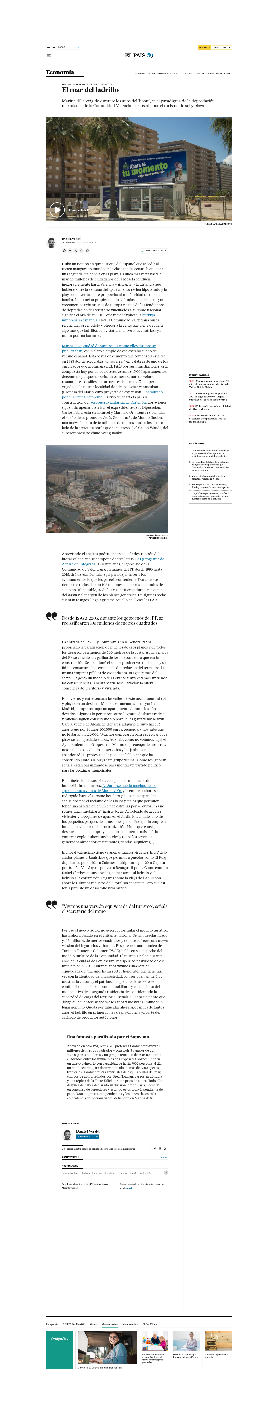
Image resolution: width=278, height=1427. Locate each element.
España (133, 1173)
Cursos (93, 1324)
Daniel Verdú (71, 239)
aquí (129, 1188)
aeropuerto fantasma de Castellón (118, 402)
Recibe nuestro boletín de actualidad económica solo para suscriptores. (100, 1149)
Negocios (189, 73)
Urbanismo (109, 1173)
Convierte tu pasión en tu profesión (217, 1355)
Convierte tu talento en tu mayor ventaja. (100, 1367)
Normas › (164, 1157)
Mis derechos (176, 73)
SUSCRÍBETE (204, 47)
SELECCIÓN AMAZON (74, 1324)
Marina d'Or (145, 1173)
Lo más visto (196, 443)
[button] (139, 169)
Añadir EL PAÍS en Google (155, 251)
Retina (211, 73)
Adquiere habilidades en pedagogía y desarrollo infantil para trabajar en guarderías (153, 1358)
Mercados (140, 73)
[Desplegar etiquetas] (166, 1172)
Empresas (97, 1173)
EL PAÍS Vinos (150, 1324)
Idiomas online (130, 1324)
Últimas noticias (199, 375)
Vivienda (151, 73)
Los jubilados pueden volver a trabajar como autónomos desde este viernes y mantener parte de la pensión (211, 496)
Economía (60, 72)
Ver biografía (84, 1136)
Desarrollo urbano (70, 1173)
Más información (70, 1188)
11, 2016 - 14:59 (87, 242)
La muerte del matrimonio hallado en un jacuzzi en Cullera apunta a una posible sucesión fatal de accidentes (210, 453)
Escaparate (52, 1324)
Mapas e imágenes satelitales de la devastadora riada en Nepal (208, 477)
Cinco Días (200, 73)
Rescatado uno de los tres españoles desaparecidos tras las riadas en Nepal (207, 418)
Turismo (86, 1173)
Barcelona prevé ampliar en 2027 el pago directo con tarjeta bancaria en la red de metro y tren (208, 396)
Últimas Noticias (224, 73)
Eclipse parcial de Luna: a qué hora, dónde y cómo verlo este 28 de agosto (210, 486)
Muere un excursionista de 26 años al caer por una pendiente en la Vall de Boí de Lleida (209, 384)
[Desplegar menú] (48, 55)
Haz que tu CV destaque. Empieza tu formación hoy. (186, 1355)
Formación (163, 73)
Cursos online (110, 1324)
